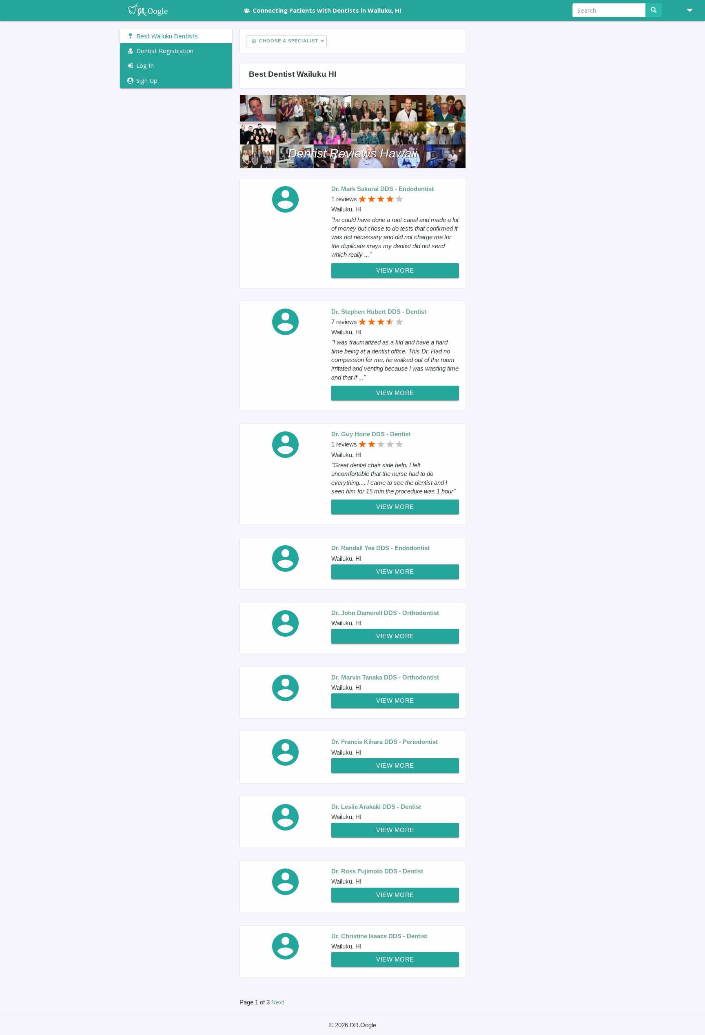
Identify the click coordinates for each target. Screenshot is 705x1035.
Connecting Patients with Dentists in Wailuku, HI (327, 10)
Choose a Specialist (287, 40)
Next (277, 1002)
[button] (686, 10)
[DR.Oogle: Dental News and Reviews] (176, 10)
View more (395, 270)
